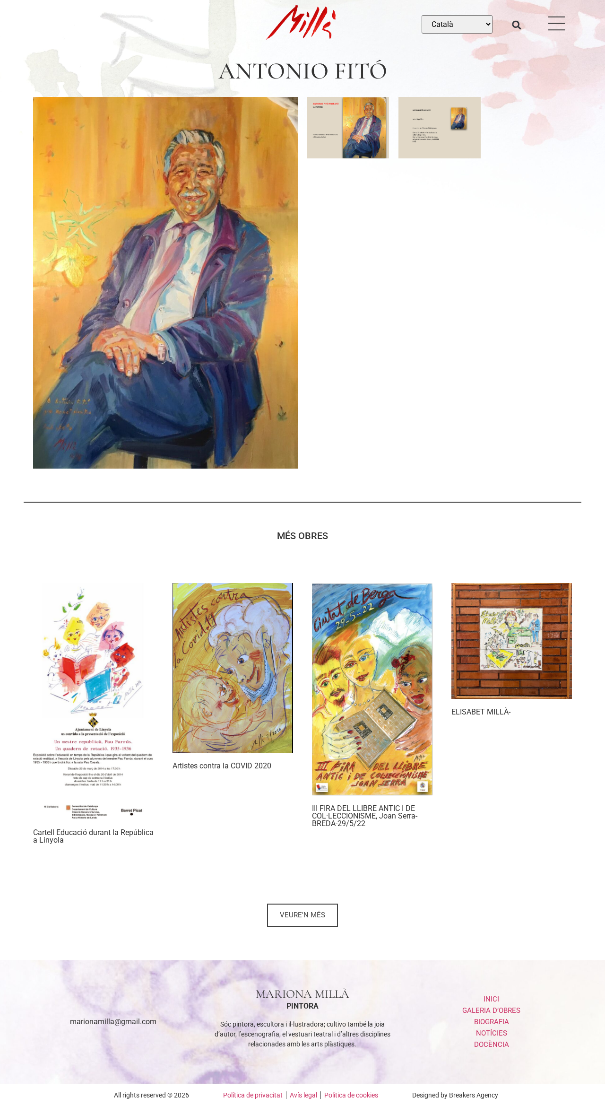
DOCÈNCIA (491, 1044)
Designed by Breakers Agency (455, 1095)
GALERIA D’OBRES (491, 1010)
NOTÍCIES (491, 1033)
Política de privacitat (253, 1095)
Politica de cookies (351, 1095)
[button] (517, 25)
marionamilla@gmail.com (113, 1021)
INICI (491, 999)
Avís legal (303, 1095)
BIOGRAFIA (491, 1022)
